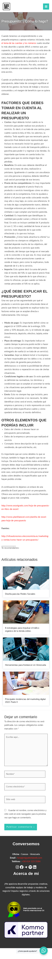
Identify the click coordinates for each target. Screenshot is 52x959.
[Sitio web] (24, 800)
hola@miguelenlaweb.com (29, 858)
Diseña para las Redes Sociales (20, 594)
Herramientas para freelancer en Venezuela (25, 665)
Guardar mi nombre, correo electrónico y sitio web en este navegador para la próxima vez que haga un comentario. (25, 814)
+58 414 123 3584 (31, 861)
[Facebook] (21, 867)
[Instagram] (17, 867)
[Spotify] (30, 867)
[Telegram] (26, 867)
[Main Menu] (46, 6)
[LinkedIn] (34, 867)
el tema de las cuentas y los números (18, 43)
